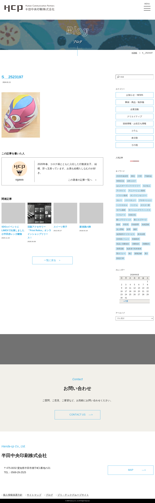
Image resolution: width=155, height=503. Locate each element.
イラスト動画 (121, 195)
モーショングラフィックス (139, 210)
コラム (134, 130)
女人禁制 (120, 229)
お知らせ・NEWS (134, 95)
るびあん (146, 186)
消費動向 (146, 244)
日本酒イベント (122, 239)
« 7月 (126, 301)
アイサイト (120, 191)
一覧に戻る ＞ (52, 260)
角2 (130, 253)
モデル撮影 (120, 210)
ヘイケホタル (121, 205)
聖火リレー (120, 253)
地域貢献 (145, 224)
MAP (130, 470)
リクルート (120, 215)
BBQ (133, 176)
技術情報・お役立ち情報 (134, 123)
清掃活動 (120, 249)
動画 (118, 224)
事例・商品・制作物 (134, 102)
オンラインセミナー (138, 195)
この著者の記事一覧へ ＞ (82, 180)
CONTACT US (77, 414)
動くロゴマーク (140, 220)
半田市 (126, 224)
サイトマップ (34, 495)
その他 (134, 145)
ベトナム (134, 205)
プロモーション (145, 200)
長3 (146, 253)
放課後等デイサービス (125, 234)
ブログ (49, 495)
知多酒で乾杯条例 (134, 249)
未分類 (134, 138)
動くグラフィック (123, 220)
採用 (128, 229)
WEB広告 (120, 181)
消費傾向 (135, 244)
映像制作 (135, 239)
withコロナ (131, 181)
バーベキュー (130, 200)
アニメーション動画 (137, 191)
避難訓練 (138, 253)
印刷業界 (135, 224)
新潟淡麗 (141, 234)
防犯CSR (120, 258)
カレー (119, 200)
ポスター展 (145, 205)
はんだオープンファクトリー (128, 186)
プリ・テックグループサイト (73, 495)
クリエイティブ (134, 116)
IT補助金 (148, 176)
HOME (134, 53)
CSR (140, 176)
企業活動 (134, 109)
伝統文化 (132, 215)
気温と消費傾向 (122, 244)
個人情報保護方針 (12, 495)
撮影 (135, 229)
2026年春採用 (122, 176)
